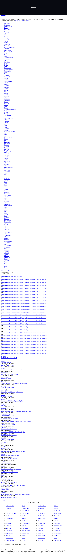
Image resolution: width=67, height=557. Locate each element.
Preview (8, 26)
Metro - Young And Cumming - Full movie (12, 392)
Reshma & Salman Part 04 (7, 387)
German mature (8, 241)
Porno (5, 213)
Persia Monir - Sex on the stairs (9, 482)
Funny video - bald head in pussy (9, 374)
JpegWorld (8, 528)
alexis (2, 475)
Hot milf (6, 248)
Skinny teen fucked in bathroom (9, 429)
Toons (5, 116)
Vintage (6, 112)
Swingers (6, 48)
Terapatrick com (41, 538)
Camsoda (56, 518)
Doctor (6, 156)
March (11, 276)
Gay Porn (6, 201)
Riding (5, 207)
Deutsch (6, 35)
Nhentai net (40, 533)
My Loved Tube (41, 513)
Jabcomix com (41, 508)
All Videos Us (9, 515)
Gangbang (6, 96)
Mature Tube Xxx (42, 535)
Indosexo (3, 454)
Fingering (6, 121)
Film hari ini (7, 23)
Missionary (7, 100)
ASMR (6, 158)
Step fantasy (7, 250)
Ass (5, 140)
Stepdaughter (7, 71)
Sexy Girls (6, 37)
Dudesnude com (25, 533)
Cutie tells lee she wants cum (11, 109)
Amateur (6, 78)
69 (4, 263)
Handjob (6, 79)
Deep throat (7, 225)
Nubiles (55, 538)
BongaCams (40, 530)
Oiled (5, 198)
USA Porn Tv (41, 515)
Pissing (6, 113)
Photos (5, 182)
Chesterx (3, 461)
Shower (6, 266)
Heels (5, 183)
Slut (5, 236)
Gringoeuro (4, 404)
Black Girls (7, 99)
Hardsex (6, 196)
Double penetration (9, 118)
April (14, 276)
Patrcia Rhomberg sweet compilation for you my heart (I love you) (18, 411)
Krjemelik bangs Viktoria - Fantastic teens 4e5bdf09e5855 (16, 421)
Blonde (6, 108)
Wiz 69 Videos (57, 513)
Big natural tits (7, 115)
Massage (6, 60)
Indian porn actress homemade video (10, 455)
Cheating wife (7, 235)
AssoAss (24, 520)
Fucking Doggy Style (6, 396)
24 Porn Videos (41, 518)
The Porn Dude (25, 513)
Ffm (5, 174)
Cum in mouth (7, 68)
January (3, 276)
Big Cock (6, 87)
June (19, 276)
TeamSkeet (40, 540)
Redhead (6, 84)
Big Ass (6, 63)
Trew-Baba (3, 386)
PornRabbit (40, 528)
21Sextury (8, 508)
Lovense (8, 511)
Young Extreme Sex (10, 518)
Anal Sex (6, 45)
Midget (6, 238)
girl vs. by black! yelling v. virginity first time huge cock (15, 494)
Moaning (6, 217)
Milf (5, 34)
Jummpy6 (3, 492)
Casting (6, 82)
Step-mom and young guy (7, 408)
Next (3, 361)
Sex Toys (6, 111)
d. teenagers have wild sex (7, 415)
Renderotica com (58, 525)
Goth (5, 202)
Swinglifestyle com (58, 520)
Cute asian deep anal (6, 463)
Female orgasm (8, 232)
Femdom (6, 155)
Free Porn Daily (25, 508)
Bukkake (6, 164)
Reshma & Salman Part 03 (7, 439)
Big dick (6, 65)
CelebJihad (8, 523)
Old (5, 208)
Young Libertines (5, 414)
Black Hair (7, 189)
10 (7, 358)
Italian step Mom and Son (7, 365)
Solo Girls (6, 149)
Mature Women (8, 39)
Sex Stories (7, 179)
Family (6, 28)
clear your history (19, 20)
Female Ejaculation (9, 69)
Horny (5, 159)
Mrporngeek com (10, 520)
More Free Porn (5, 377)
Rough (5, 53)
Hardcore (6, 32)
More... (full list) (5, 270)
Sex (5, 211)
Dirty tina (6, 251)
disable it (28, 20)
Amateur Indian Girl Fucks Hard (9, 458)
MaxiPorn (56, 508)
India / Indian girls (8, 167)
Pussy (5, 106)
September (28, 279)
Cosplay (6, 259)
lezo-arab (3, 466)
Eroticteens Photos (58, 533)
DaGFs (23, 540)
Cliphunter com (9, 533)
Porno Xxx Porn (25, 523)
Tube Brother (25, 528)
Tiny (5, 233)
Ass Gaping (7, 143)
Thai (5, 162)
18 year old (7, 247)
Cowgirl (6, 94)
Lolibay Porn (9, 530)
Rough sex (6, 103)
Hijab (5, 227)
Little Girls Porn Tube (11, 540)
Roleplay (6, 219)
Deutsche (6, 190)
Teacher (6, 254)
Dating (5, 177)
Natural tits (7, 59)
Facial (5, 173)
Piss (5, 226)
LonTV (23, 538)
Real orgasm (7, 193)
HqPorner (24, 518)
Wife (5, 91)
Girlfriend (6, 145)
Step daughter (7, 220)
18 (4, 31)
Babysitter (6, 256)
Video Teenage (4, 446)
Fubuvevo (3, 399)
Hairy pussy (7, 142)
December (43, 279)
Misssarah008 (4, 372)
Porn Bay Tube (41, 523)
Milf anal (6, 253)
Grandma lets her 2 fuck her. (8, 424)
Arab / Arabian (8, 81)
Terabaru (6, 180)
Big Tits (6, 42)
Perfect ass (6, 239)
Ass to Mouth (7, 195)
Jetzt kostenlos (7, 29)
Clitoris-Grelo (4, 442)
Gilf (5, 199)
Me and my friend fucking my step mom (11, 469)
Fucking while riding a (6, 378)
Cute (5, 165)
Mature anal (7, 257)
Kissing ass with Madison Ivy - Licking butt (12, 401)
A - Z (4, 15)
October (33, 279)
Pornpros (3, 395)
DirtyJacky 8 (4, 405)
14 (12, 358)
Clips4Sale (8, 525)
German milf (7, 171)
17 (16, 358)
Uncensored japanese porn (11, 230)
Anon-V (24, 525)
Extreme (6, 139)
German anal (7, 265)
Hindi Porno (41, 511)
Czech (5, 185)
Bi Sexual (6, 146)
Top (2, 15)
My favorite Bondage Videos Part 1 (10, 418)
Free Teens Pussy (58, 511)
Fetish (5, 127)
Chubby (6, 88)
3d (4, 168)
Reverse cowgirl (8, 205)
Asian (5, 72)
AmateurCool (57, 530)
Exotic (5, 134)
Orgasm (6, 41)
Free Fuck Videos (42, 506)
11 (8, 358)
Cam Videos (7, 170)
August (24, 279)
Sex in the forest (5, 448)
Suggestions (7, 25)
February (7, 276)
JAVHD (23, 535)
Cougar (6, 214)
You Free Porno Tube (11, 513)
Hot (5, 136)
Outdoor (6, 97)
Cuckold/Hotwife (8, 57)
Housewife (7, 153)
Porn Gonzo (56, 535)
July (21, 276)
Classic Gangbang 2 (6, 479)
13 (11, 358)
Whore (5, 267)
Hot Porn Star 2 (5, 489)
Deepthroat (7, 76)
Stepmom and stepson (9, 47)
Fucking (6, 262)
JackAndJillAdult (10, 506)
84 (1, 361)
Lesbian (6, 93)
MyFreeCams (57, 523)
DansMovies (56, 515)
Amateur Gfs (4, 427)
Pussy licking (7, 151)
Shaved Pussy (7, 161)
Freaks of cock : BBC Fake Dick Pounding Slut (13, 432)
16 (15, 358)
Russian (6, 130)
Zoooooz (3, 368)
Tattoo (5, 244)
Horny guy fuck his (6, 362)
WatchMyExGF (25, 511)
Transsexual (7, 204)
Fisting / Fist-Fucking (9, 131)
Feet (5, 186)
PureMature (40, 525)
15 (13, 358)
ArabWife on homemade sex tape (9, 472)
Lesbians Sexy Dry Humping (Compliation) (12, 369)
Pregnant (6, 148)
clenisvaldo (3, 443)
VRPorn (56, 506)
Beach (5, 210)
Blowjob (6, 102)
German (6, 38)
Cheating (6, 85)
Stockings (6, 152)
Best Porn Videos (26, 530)
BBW (5, 66)
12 (9, 358)
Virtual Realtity (8, 137)
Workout (6, 105)
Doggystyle (7, 44)
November (38, 279)
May (16, 276)
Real (5, 133)
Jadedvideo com (9, 538)
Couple (6, 188)
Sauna (5, 216)
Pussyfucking (7, 222)
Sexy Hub (3, 381)
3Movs (39, 520)
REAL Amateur (8, 51)
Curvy (5, 124)
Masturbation (7, 50)
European (6, 229)
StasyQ (23, 515)
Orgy (5, 125)
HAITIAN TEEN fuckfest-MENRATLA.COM (13, 485)
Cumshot (6, 128)
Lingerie (6, 122)
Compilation (7, 62)
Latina (5, 119)
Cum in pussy (7, 245)
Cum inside (7, 242)
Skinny (6, 56)
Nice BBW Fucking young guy (9, 435)
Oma (5, 223)
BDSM (6, 90)
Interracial (6, 192)
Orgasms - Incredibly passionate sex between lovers (14, 383)
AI (4, 54)
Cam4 (23, 506)
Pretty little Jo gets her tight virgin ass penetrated (13, 451)
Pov (5, 74)
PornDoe (8, 535)
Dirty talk (6, 260)
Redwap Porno (57, 540)
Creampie (6, 75)
